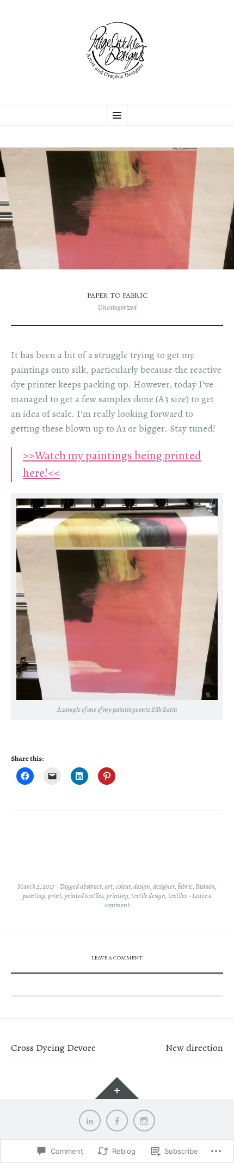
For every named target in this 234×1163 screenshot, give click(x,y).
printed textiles (83, 896)
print (54, 896)
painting (33, 896)
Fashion (205, 886)
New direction (194, 1047)
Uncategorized (117, 307)
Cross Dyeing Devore (53, 1047)
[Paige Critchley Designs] (117, 50)
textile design (148, 896)
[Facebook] (117, 1120)
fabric (185, 886)
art (108, 886)
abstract (91, 886)
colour (123, 886)
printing (117, 896)
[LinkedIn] (90, 1120)
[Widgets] (117, 1088)
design (141, 886)
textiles (177, 896)
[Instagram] (144, 1120)
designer (164, 886)
